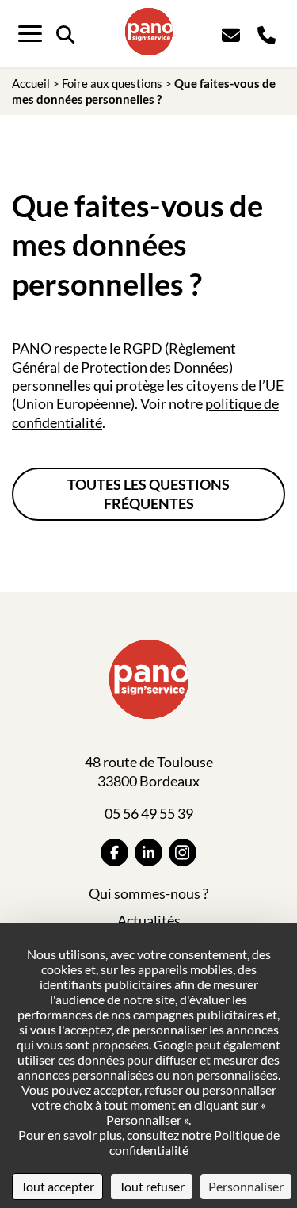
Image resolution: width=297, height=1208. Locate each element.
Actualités (149, 920)
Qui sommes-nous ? (148, 893)
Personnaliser (246, 1186)
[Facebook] (114, 852)
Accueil (31, 83)
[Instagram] (182, 852)
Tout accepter (57, 1186)
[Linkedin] (148, 852)
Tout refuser (152, 1186)
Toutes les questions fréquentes (148, 493)
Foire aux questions (112, 83)
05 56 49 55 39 (149, 813)
